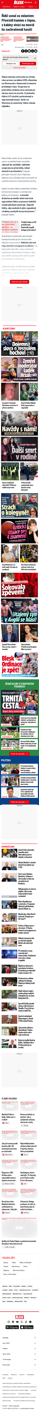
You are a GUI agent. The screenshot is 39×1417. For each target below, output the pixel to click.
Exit (25, 1301)
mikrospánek (6, 1294)
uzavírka (35, 1290)
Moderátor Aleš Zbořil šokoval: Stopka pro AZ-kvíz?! (26, 916)
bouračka (16, 1286)
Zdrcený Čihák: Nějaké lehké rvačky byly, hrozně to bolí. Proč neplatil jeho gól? (29, 744)
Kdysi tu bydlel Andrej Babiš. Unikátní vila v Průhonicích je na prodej (26, 1044)
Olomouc (33, 1297)
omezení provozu (25, 1290)
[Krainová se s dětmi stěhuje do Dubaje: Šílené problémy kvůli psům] (9, 981)
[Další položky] (36, 6)
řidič (10, 1286)
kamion (23, 1286)
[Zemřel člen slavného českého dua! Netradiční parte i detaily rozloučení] (9, 853)
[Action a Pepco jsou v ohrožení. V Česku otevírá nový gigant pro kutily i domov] (9, 929)
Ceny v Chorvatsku (9, 1274)
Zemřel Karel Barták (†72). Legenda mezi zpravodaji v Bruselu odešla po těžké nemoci (28, 792)
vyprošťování (27, 1294)
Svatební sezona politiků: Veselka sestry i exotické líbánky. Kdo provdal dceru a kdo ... (28, 780)
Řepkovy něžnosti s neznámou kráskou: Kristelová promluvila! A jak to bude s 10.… (26, 969)
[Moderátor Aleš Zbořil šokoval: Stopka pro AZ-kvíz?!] (9, 917)
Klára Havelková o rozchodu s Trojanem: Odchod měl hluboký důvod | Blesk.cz (26, 905)
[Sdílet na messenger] (29, 51)
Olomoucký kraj (17, 1297)
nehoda (4, 1286)
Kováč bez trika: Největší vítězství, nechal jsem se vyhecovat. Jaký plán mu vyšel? (28, 721)
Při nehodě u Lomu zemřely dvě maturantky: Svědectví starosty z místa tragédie (27, 955)
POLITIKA (6, 760)
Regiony (6, 1270)
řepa (3, 1301)
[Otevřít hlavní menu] (2, 2)
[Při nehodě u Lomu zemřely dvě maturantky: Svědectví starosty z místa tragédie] (9, 954)
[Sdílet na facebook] (22, 51)
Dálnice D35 (18, 1301)
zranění (4, 1290)
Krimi (25, 1266)
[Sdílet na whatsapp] (32, 51)
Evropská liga (6, 725)
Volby (14, 1262)
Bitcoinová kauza (18, 1270)
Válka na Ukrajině (25, 1262)
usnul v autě (6, 1297)
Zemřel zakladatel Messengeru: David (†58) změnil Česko (25, 1018)
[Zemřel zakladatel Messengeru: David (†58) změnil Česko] (9, 1019)
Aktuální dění (8, 1257)
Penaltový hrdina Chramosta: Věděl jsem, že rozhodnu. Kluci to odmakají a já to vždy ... (28, 732)
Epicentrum (16, 1266)
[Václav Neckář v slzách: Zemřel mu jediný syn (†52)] (9, 865)
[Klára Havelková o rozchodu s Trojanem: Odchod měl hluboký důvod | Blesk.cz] (9, 904)
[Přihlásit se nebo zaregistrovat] (35, 2)
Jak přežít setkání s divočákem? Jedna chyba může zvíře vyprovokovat (25, 1031)
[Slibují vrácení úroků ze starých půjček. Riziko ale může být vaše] (9, 941)
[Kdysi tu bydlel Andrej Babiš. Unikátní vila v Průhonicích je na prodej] (9, 1043)
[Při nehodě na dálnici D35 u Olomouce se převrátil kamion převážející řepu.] (6, 39)
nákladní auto (17, 1294)
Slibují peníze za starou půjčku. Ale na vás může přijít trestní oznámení (27, 892)
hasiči (11, 1290)
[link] (8, 1322)
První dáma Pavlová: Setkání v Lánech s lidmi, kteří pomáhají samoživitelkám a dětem (28, 769)
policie (30, 1286)
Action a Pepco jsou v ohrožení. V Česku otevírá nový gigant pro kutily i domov (27, 929)
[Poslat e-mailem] (35, 51)
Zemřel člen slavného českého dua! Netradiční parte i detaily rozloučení (26, 853)
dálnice (26, 1297)
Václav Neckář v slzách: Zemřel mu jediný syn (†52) (27, 865)
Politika (4, 773)
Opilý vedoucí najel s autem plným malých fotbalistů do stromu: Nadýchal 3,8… (26, 994)
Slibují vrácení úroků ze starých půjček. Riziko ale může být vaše (26, 942)
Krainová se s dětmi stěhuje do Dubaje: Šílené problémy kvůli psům (26, 982)
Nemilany (10, 1301)
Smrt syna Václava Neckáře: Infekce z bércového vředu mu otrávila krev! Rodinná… (26, 878)
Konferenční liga (7, 737)
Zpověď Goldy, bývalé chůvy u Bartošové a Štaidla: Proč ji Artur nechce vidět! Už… (26, 1007)
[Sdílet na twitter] (26, 51)
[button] (12, 1327)
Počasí (5, 1266)
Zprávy (5, 1262)
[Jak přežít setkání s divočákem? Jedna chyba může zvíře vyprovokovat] (9, 1031)
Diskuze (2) (6, 51)
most (16, 1290)
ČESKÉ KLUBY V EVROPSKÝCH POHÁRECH (19, 685)
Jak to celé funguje (19, 67)
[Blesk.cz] (19, 2)
